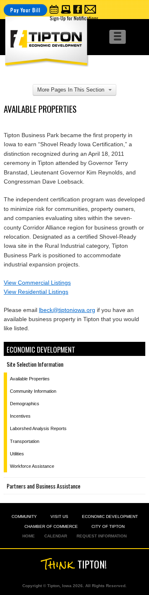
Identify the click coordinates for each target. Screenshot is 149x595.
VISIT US (59, 516)
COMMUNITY (24, 516)
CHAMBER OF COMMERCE (51, 526)
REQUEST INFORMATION (102, 536)
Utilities (17, 453)
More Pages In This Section (70, 90)
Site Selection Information (35, 364)
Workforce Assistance (32, 466)
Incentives (20, 416)
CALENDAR (55, 536)
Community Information (33, 391)
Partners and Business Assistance (43, 485)
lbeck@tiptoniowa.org (67, 310)
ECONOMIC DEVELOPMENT (110, 516)
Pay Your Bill (25, 9)
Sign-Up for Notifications (74, 18)
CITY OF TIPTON (108, 526)
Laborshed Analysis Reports (38, 428)
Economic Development (41, 349)
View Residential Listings (36, 291)
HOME (28, 536)
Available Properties (30, 378)
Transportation (24, 441)
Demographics (24, 403)
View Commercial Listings (37, 282)
